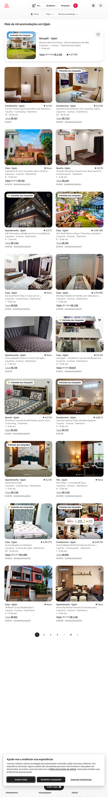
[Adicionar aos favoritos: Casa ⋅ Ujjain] (48, 133)
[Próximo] (77, 634)
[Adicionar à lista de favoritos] (98, 34)
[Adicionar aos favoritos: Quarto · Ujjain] (99, 133)
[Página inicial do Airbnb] (6, 5)
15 (71, 634)
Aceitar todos (21, 779)
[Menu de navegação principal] (101, 5)
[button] (42, 54)
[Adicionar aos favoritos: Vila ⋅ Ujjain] (99, 444)
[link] (31, 634)
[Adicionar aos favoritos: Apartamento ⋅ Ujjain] (48, 195)
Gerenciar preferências (81, 779)
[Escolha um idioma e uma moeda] (93, 5)
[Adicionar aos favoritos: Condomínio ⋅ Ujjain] (48, 70)
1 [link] (37, 634)
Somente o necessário (51, 779)
